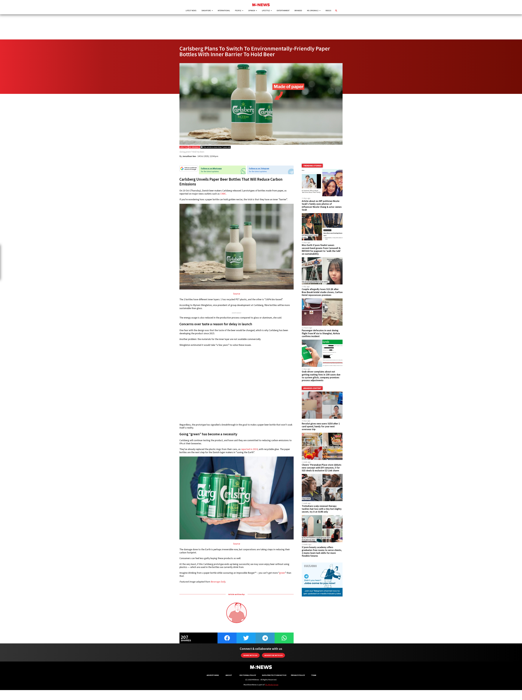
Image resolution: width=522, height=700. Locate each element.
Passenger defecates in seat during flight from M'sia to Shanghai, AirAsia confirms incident (321, 333)
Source (236, 293)
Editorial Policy (248, 675)
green (282, 572)
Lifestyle (266, 10)
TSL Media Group (271, 684)
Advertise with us (273, 655)
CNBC (223, 193)
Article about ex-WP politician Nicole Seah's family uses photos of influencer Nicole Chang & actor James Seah (322, 205)
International (224, 10)
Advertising (213, 675)
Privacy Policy (298, 675)
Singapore (206, 10)
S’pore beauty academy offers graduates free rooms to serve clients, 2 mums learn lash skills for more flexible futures (322, 551)
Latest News (191, 10)
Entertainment (283, 10)
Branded (298, 10)
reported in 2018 (249, 449)
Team (313, 675)
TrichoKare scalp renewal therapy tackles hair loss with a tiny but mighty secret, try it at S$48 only (322, 509)
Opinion (251, 10)
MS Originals (313, 10)
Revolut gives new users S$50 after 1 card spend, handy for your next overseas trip (321, 426)
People (238, 10)
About (229, 675)
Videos (328, 10)
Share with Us (250, 655)
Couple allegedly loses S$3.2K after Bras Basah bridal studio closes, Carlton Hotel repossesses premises (322, 292)
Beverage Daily (218, 581)
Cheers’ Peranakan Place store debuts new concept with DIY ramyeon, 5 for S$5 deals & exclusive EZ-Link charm (321, 467)
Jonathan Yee (189, 156)
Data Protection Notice (274, 675)
